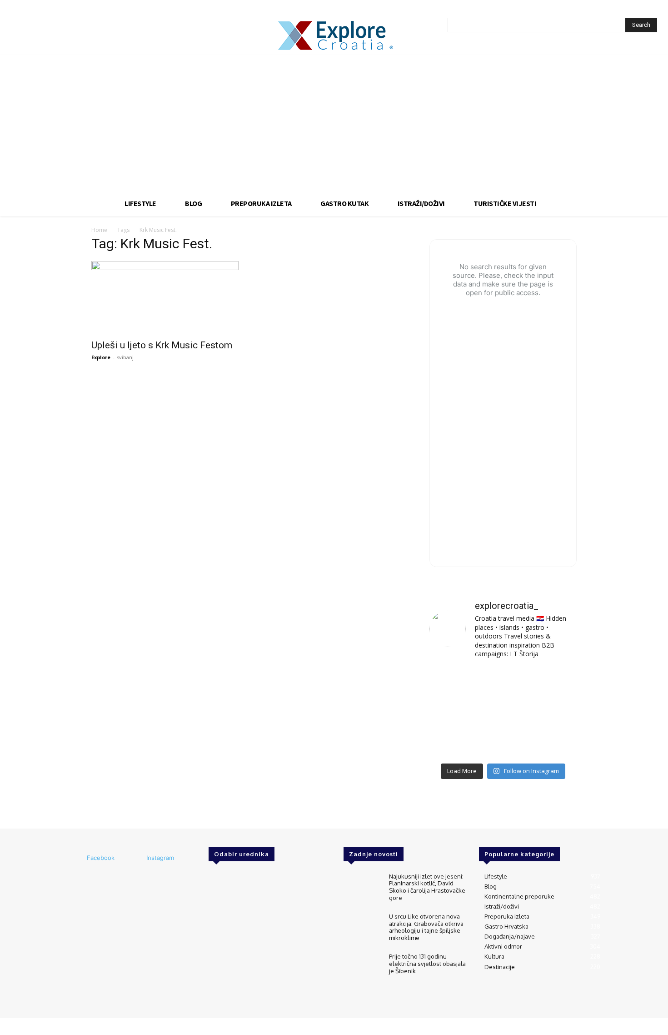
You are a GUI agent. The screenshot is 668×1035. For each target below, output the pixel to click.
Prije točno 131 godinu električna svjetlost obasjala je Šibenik (427, 963)
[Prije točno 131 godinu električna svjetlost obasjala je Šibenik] (362, 968)
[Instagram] (134, 858)
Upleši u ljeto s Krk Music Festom (161, 345)
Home (99, 230)
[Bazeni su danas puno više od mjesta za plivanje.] (503, 682)
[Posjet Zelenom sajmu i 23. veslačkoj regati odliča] (503, 743)
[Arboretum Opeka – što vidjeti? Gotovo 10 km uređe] (503, 713)
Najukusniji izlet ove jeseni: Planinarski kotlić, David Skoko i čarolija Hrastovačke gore (427, 887)
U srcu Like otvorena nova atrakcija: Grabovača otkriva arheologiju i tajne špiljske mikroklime (426, 927)
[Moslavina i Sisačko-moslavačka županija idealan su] (554, 743)
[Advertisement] (334, 122)
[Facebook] (74, 858)
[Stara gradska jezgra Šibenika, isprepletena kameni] (452, 682)
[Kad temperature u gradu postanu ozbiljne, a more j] (452, 743)
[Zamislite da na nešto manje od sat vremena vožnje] (452, 713)
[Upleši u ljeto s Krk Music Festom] (165, 297)
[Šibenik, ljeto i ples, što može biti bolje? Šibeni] (554, 682)
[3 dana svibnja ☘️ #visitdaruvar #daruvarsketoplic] (554, 713)
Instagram (160, 857)
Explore (100, 357)
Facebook (101, 857)
